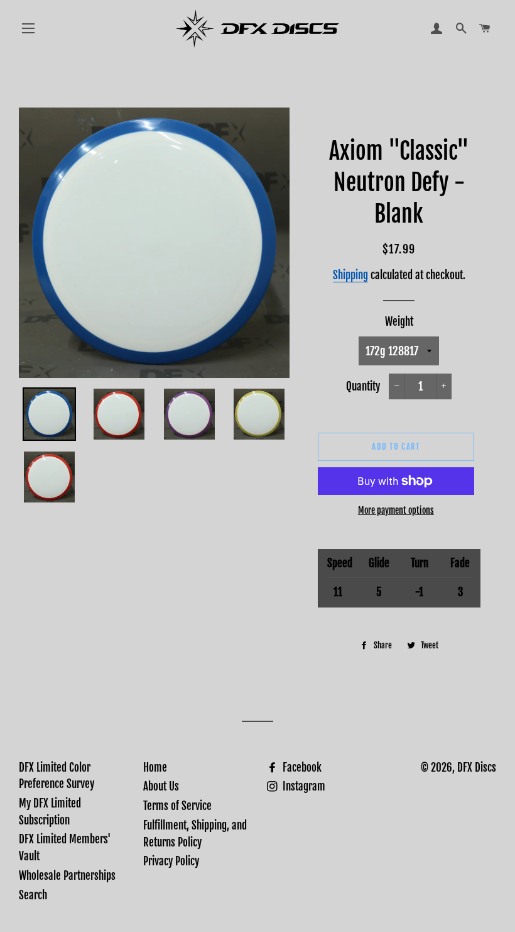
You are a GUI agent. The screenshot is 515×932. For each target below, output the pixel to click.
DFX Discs (476, 767)
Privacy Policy (171, 861)
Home (155, 767)
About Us (161, 786)
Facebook (301, 767)
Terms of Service (177, 806)
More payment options (396, 510)
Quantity (363, 386)
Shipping (350, 275)
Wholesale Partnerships (67, 875)
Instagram (302, 786)
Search (33, 895)
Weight (399, 321)
